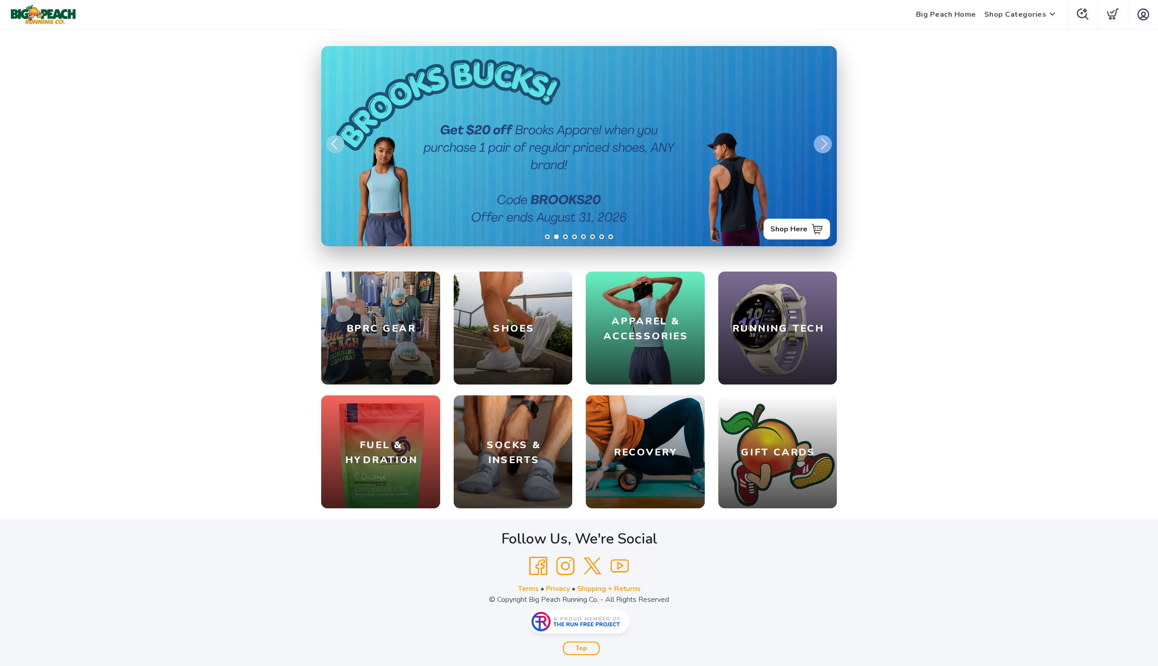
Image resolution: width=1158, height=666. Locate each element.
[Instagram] (565, 566)
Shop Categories (1015, 14)
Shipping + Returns (609, 589)
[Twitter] (592, 566)
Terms (528, 589)
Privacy (558, 589)
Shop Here (788, 229)
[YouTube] (619, 566)
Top (581, 648)
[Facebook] (538, 566)
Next (823, 144)
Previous (335, 144)
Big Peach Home (946, 14)
